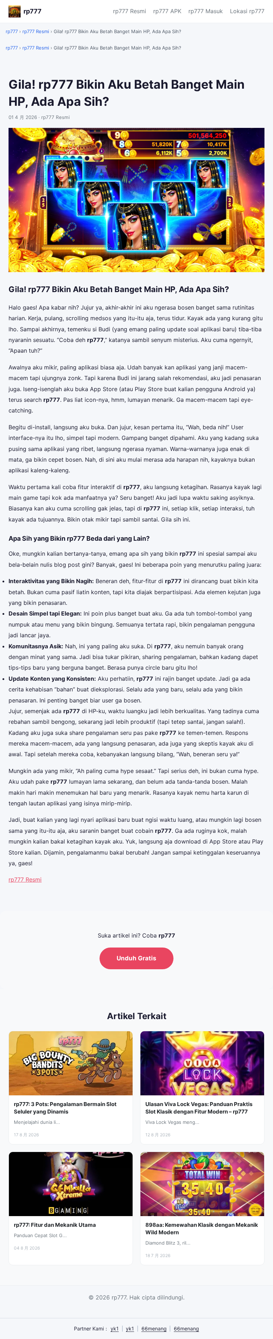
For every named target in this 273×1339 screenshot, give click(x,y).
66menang (154, 1328)
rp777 (12, 31)
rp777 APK (167, 11)
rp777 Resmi (129, 11)
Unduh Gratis (136, 958)
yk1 (115, 1328)
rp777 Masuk (205, 11)
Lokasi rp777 (247, 11)
